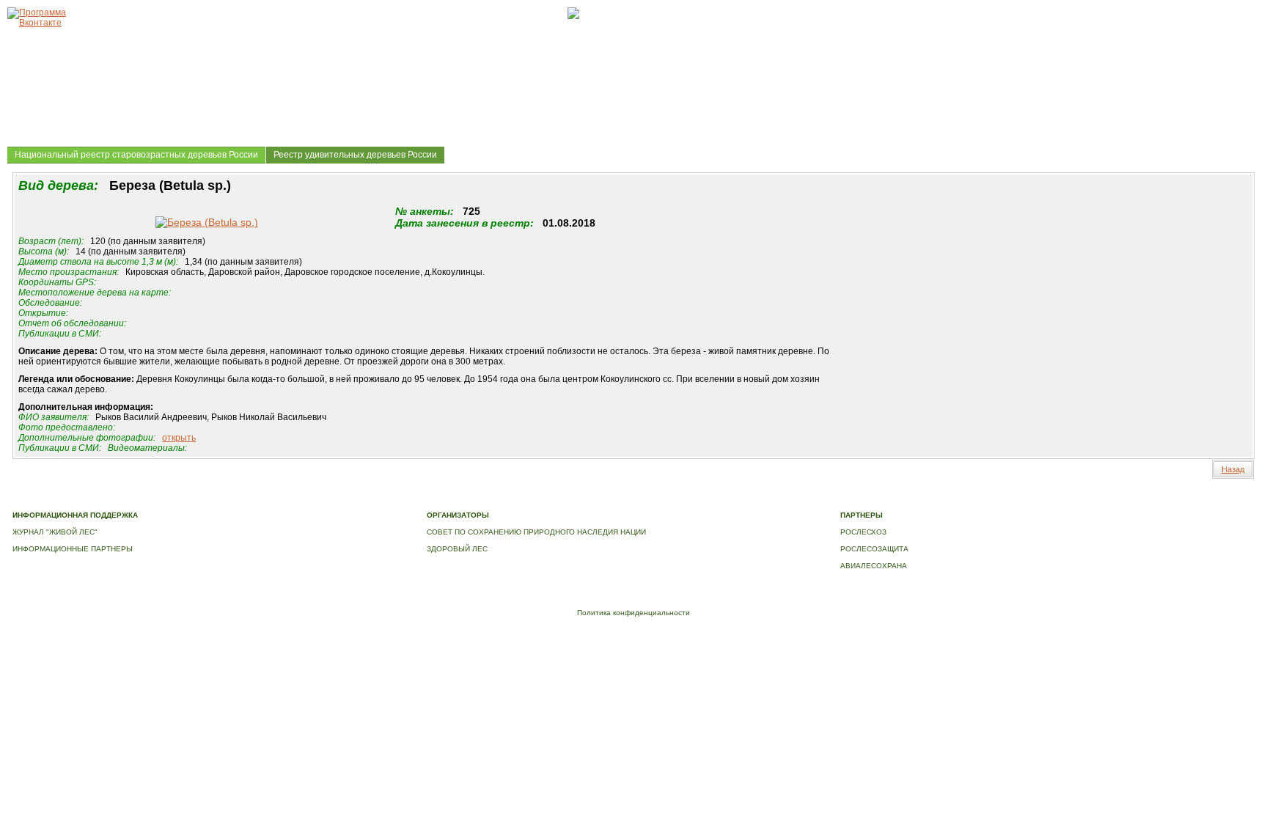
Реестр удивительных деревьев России (355, 155)
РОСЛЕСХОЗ (863, 532)
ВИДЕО (664, 500)
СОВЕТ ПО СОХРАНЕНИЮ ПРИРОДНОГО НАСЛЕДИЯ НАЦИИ (536, 532)
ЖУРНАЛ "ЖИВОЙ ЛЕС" (55, 532)
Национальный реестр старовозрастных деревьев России (136, 155)
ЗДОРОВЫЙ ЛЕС (457, 549)
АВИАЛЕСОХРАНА (873, 566)
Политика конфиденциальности (633, 613)
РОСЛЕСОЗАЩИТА (874, 549)
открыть (179, 438)
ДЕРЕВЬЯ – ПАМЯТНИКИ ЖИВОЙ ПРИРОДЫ (418, 500)
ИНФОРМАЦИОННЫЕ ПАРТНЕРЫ (72, 549)
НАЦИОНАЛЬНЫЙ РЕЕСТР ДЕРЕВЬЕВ (574, 500)
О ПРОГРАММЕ (304, 500)
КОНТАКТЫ (704, 500)
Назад (1233, 469)
